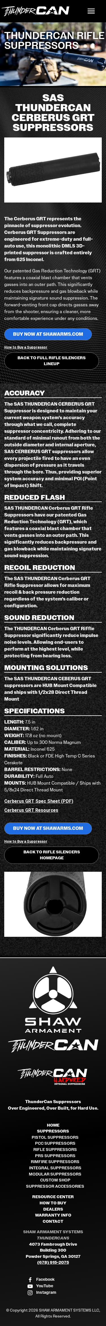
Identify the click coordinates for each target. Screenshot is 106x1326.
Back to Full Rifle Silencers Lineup (52, 361)
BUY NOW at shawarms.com (48, 334)
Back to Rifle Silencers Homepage (51, 855)
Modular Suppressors (55, 1174)
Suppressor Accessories (55, 1186)
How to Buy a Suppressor (25, 347)
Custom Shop (55, 1180)
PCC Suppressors (55, 1143)
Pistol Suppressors (55, 1137)
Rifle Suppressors (55, 1149)
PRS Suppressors (55, 1156)
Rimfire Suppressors (55, 1161)
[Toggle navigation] (91, 11)
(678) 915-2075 (53, 1262)
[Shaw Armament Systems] (53, 999)
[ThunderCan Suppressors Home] (53, 1047)
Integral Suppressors (55, 1168)
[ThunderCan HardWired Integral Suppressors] (53, 1076)
